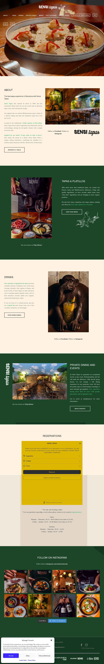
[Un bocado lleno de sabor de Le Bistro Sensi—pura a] (40, 581)
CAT (5, 24)
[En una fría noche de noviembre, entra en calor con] (15, 605)
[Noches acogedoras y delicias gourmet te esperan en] (64, 581)
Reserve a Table (14, 150)
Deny (28, 656)
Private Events (31, 15)
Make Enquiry (80, 409)
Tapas (14, 15)
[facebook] (81, 645)
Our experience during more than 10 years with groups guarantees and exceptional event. (85, 391)
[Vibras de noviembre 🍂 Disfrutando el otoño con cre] (88, 605)
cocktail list (11, 305)
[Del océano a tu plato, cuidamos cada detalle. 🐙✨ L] (15, 581)
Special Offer (64, 15)
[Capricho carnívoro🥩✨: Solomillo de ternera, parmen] (88, 581)
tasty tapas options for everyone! (82, 204)
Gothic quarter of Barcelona (32, 123)
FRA (12, 24)
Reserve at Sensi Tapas (81, 15)
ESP (95, 15)
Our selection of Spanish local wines (16, 283)
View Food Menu (72, 212)
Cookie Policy (23, 660)
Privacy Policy (31, 660)
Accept (11, 656)
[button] (51, 640)
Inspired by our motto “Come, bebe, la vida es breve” (23, 135)
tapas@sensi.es (77, 512)
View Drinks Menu (14, 315)
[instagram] (86, 645)
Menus (41, 15)
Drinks (21, 15)
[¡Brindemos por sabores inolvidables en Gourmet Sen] (64, 605)
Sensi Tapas (8, 103)
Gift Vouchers (51, 15)
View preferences (44, 656)
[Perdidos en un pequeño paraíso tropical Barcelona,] (40, 605)
